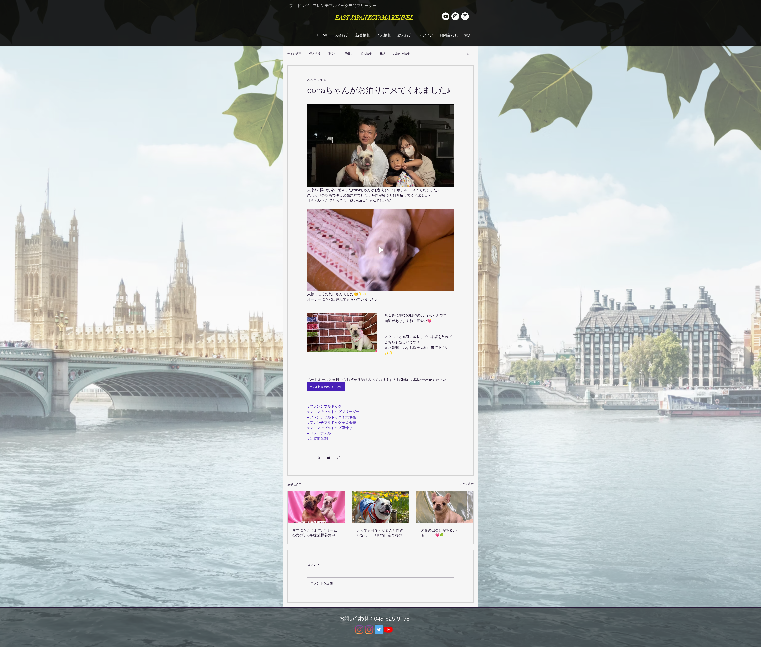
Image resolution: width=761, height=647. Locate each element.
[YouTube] (388, 629)
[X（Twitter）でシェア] (319, 457)
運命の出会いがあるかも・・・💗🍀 (439, 532)
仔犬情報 (314, 53)
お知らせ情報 (401, 53)
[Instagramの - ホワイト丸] (465, 16)
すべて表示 (467, 484)
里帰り (348, 53)
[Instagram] (359, 629)
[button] (468, 53)
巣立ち (332, 53)
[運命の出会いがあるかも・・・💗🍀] (444, 507)
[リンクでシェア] (338, 457)
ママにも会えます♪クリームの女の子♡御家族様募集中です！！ (315, 533)
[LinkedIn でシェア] (328, 457)
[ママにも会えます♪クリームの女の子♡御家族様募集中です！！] (316, 507)
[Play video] (380, 250)
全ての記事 (294, 53)
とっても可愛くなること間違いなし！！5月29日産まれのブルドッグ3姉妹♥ (380, 533)
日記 (382, 53)
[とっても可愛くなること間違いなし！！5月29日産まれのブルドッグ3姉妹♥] (380, 507)
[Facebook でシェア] (309, 457)
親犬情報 (366, 53)
